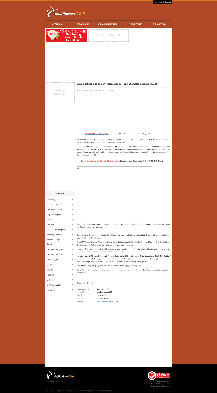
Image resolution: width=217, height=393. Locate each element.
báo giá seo (60, 391)
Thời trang (51, 199)
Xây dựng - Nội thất (54, 234)
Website (80, 301)
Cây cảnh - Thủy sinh (55, 249)
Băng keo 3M (50, 391)
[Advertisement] (135, 12)
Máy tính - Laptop (54, 214)
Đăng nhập (158, 2)
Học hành (50, 275)
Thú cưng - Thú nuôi (55, 254)
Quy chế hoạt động (163, 381)
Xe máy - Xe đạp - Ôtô (56, 239)
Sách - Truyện (52, 259)
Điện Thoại (81, 295)
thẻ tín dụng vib (70, 391)
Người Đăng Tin (83, 289)
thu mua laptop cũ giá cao (86, 391)
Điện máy (50, 224)
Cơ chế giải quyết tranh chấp (160, 386)
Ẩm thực (50, 244)
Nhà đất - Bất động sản (56, 229)
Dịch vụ (50, 280)
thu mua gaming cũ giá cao (104, 391)
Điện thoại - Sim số (54, 209)
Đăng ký (168, 2)
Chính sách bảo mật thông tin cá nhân (157, 384)
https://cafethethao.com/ (107, 301)
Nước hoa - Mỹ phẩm (55, 204)
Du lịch (49, 264)
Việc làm (50, 269)
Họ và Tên (81, 292)
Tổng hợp (50, 290)
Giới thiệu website (54, 285)
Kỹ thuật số (51, 219)
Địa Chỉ (80, 298)
